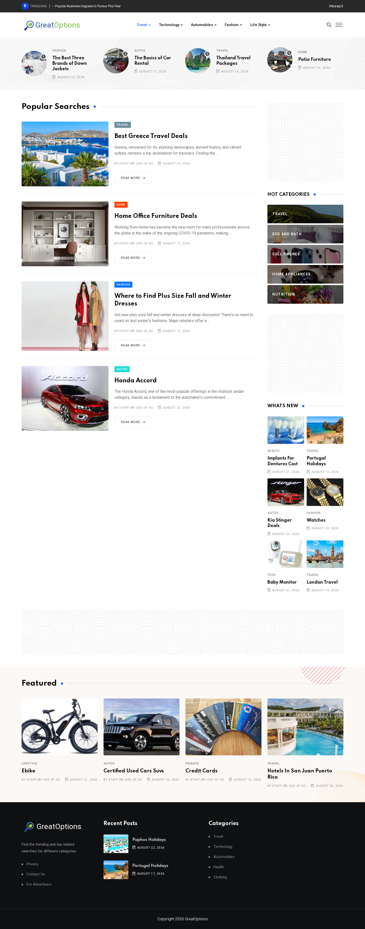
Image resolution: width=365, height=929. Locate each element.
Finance (192, 763)
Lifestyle (29, 763)
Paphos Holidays (149, 840)
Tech (271, 575)
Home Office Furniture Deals (155, 216)
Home (302, 52)
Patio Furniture (314, 59)
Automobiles (202, 25)
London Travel (322, 582)
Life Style (258, 25)
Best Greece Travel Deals (151, 136)
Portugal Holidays (150, 866)
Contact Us (36, 874)
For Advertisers (39, 884)
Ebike (28, 771)
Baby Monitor (282, 582)
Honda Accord (135, 381)
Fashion (232, 25)
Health (273, 451)
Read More (130, 178)
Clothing (220, 877)
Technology (169, 25)
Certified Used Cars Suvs (134, 771)
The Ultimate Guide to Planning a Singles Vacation (90, 6)
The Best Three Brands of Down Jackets (69, 63)
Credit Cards (201, 771)
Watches (316, 520)
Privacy (336, 6)
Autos (140, 50)
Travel (142, 25)
